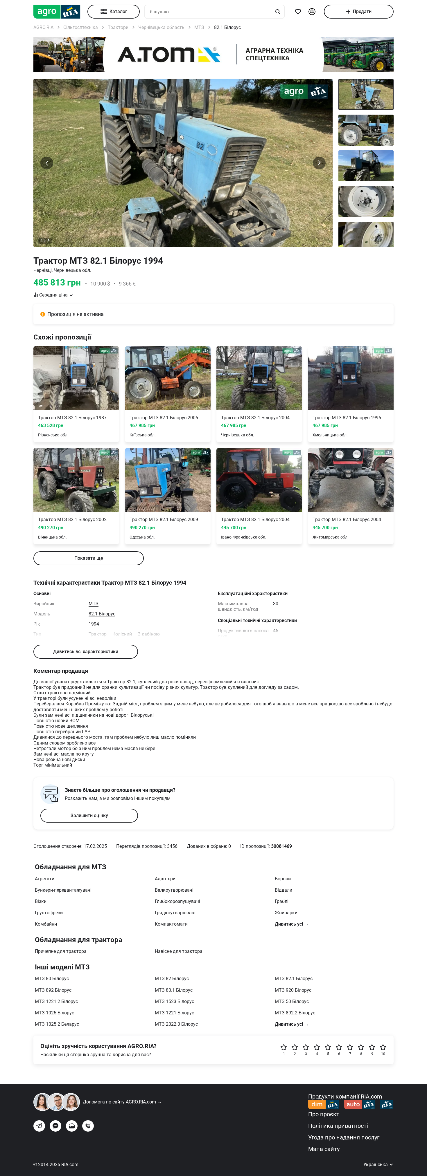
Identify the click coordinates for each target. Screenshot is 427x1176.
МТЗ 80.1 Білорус (174, 990)
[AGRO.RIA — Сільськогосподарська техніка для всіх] (60, 12)
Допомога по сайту (122, 1102)
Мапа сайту (324, 1149)
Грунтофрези (49, 912)
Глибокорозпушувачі (177, 901)
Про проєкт (323, 1114)
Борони (283, 878)
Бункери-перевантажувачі (63, 890)
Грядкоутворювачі (175, 912)
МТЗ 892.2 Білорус (295, 1013)
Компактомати (171, 924)
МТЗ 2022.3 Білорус (176, 1024)
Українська (376, 1164)
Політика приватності (338, 1125)
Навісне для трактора (178, 951)
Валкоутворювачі (174, 890)
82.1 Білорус (102, 614)
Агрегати (44, 878)
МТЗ (93, 603)
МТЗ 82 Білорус (172, 978)
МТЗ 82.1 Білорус (294, 978)
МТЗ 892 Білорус (53, 990)
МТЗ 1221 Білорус (174, 1013)
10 (383, 1054)
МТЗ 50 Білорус (292, 1001)
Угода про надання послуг (343, 1137)
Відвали (283, 890)
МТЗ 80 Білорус (52, 978)
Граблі (281, 901)
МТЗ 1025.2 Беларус (57, 1024)
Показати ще (88, 558)
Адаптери (165, 878)
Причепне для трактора (61, 951)
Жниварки (286, 912)
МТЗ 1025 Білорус (54, 1013)
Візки (40, 901)
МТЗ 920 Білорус (293, 990)
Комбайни (46, 924)
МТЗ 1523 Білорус (174, 1001)
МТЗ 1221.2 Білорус (56, 1001)
